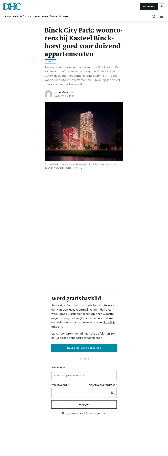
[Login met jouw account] (162, 6)
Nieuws (7, 16)
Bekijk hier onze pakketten (84, 347)
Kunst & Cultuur (22, 16)
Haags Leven (40, 16)
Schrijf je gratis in (96, 413)
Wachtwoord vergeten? (102, 384)
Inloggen (84, 404)
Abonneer (149, 6)
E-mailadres (58, 367)
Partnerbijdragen (59, 16)
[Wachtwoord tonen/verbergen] (113, 393)
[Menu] (161, 16)
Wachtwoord (59, 384)
